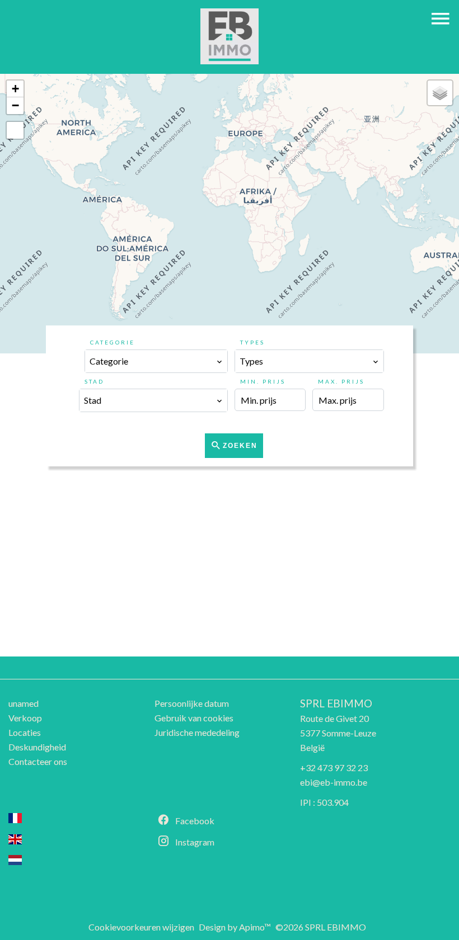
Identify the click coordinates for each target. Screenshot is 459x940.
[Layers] (440, 93)
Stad (94, 381)
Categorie (112, 342)
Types (252, 342)
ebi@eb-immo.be (333, 782)
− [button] (15, 105)
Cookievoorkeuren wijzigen (141, 927)
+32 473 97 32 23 (334, 767)
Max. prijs (341, 381)
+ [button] (15, 89)
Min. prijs (262, 381)
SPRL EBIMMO (336, 703)
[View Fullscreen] (15, 130)
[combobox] (156, 361)
